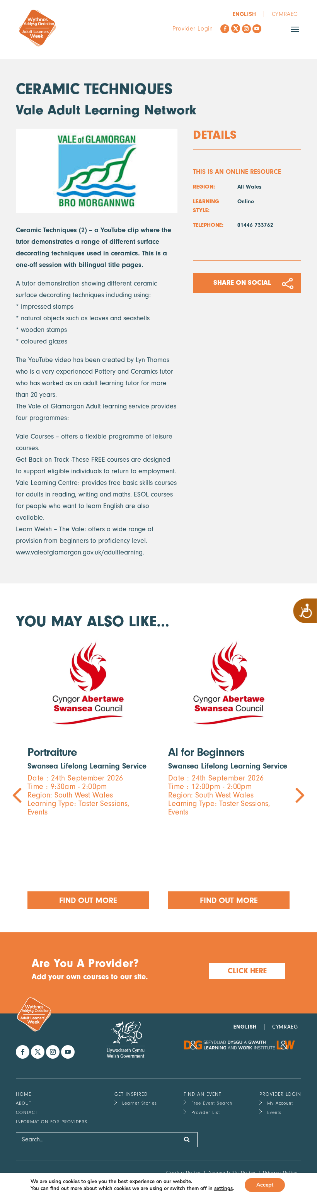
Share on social (242, 283)
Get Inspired (131, 1094)
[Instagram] (246, 28)
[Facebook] (224, 28)
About (23, 1103)
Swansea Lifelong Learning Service (87, 766)
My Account (280, 1103)
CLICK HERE (247, 970)
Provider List (205, 1112)
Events (274, 1112)
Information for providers (51, 1121)
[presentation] (87, 774)
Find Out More (88, 900)
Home (23, 1094)
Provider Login (192, 28)
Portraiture (52, 752)
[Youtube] (256, 28)
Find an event (203, 1094)
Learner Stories (139, 1103)
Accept (264, 1184)
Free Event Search (211, 1103)
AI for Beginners (206, 752)
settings (223, 1188)
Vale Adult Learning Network (106, 110)
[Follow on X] (235, 28)
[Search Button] (187, 1139)
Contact (26, 1112)
